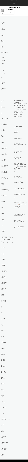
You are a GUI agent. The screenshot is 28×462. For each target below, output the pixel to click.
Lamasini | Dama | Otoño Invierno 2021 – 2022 (19, 187)
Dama (2, 307)
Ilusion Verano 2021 (16, 207)
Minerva (2, 361)
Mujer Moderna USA (3, 372)
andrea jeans (2, 213)
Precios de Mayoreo (3, 407)
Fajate (2, 323)
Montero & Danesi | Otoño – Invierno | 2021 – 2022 (19, 189)
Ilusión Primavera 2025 (16, 102)
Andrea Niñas (2, 218)
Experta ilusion (3, 318)
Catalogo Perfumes (3, 270)
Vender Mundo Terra (3, 438)
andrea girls (2, 207)
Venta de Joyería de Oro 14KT (4, 442)
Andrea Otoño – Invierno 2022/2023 (18, 168)
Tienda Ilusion (2, 431)
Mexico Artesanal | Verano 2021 (17, 206)
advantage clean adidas (4, 131)
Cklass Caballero (3, 294)
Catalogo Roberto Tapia (4, 271)
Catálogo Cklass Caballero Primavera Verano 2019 (7, 236)
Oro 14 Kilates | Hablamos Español (18, 220)
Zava (1, 93)
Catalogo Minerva (3, 265)
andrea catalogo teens (3, 166)
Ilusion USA (2, 335)
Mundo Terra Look (3, 378)
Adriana (2, 53)
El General (2, 35)
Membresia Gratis (3, 359)
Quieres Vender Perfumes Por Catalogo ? (19, 195)
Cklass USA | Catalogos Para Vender (18, 227)
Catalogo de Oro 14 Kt (3, 248)
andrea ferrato (3, 201)
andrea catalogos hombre (4, 171)
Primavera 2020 (3, 413)
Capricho (2, 28)
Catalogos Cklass (3, 276)
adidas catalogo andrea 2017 (4, 124)
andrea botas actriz (3, 148)
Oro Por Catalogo (3, 390)
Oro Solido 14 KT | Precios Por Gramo (18, 138)
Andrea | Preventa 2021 (17, 225)
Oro (1, 77)
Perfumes (2, 78)
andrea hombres (3, 208)
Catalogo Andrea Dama (3, 232)
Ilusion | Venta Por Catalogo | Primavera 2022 (19, 182)
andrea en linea (3, 196)
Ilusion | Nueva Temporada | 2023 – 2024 (18, 139)
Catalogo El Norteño (3, 258)
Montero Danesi (3, 73)
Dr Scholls (2, 313)
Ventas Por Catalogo (3, 88)
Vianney (2, 89)
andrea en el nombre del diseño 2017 (5, 190)
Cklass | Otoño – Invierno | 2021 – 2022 (18, 201)
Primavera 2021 (3, 414)
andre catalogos (3, 137)
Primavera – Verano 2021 (4, 412)
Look (1, 353)
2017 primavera (3, 107)
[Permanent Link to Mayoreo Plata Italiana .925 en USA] (3, 11)
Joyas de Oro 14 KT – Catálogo (17, 127)
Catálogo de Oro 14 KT (16, 133)
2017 (1, 106)
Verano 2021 (2, 454)
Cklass (2, 30)
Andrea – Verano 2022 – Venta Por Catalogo (19, 175)
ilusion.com (2, 336)
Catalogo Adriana (3, 230)
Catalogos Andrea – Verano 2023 (18, 143)
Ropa (1, 420)
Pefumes (2, 400)
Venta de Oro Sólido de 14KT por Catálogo (19, 112)
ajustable (2, 135)
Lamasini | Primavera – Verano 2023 (18, 145)
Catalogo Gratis (3, 260)
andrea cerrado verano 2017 (4, 178)
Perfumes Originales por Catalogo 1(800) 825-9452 (20, 144)
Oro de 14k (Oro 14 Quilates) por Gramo (18, 181)
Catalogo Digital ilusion (3, 252)
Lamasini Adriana (3, 348)
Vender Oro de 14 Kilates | (17, 193)
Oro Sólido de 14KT (3, 394)
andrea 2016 (2, 143)
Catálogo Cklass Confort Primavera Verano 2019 (6, 239)
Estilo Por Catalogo (3, 317)
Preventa (2, 408)
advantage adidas (3, 130)
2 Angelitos (2, 18)
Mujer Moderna (3, 371)
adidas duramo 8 (3, 125)
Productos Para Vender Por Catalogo (5, 419)
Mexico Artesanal (3, 360)
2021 (1, 112)
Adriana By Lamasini (3, 22)
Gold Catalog (2, 329)
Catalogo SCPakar (3, 272)
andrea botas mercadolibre (4, 154)
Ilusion (2, 40)
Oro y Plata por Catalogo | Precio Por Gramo (19, 151)
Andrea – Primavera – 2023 (17, 152)
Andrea (2, 23)
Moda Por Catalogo (3, 366)
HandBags (2, 330)
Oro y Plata (2, 395)
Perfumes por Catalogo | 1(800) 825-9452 (19, 221)
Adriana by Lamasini (3, 129)
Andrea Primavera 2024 (17, 131)
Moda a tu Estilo (3, 365)
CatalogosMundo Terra (3, 288)
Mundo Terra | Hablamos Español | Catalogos (19, 226)
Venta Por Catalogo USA (4, 448)
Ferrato (2, 325)
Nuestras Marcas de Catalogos (4, 52)
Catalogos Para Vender (14, 0)
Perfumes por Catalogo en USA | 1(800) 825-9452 (19, 214)
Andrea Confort (3, 183)
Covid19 (2, 306)
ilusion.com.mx (2, 337)
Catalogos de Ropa (3, 277)
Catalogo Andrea (3, 231)
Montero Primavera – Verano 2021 (18, 215)
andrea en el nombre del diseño (4, 189)
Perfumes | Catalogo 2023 (17, 153)
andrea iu (2, 212)
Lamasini (2, 47)
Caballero (2, 224)
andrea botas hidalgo (3, 153)
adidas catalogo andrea (4, 123)
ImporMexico (2, 41)
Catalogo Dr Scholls (3, 254)
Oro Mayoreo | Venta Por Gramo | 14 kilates (19, 163)
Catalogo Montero (3, 266)
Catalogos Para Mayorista (4, 284)
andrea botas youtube (3, 159)
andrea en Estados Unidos (4, 195)
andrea (2, 141)
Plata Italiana (2, 406)
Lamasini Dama (3, 349)
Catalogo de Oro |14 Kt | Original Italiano (18, 177)
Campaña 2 (2, 225)
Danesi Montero (3, 60)
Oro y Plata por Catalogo (4, 396)
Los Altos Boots (3, 355)
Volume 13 (2, 455)
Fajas (1, 319)
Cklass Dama (2, 295)
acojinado (2, 119)
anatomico (2, 136)
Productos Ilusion (3, 418)
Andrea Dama (2, 184)
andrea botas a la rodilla (4, 147)
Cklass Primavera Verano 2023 (17, 157)
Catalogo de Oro (3, 29)
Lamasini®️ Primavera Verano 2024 (18, 126)
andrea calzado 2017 (3, 161)
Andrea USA (2, 220)
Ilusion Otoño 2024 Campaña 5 (17, 117)
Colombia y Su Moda (3, 300)
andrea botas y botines (3, 155)
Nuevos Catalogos (3, 383)
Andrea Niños (2, 219)
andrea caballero (3, 160)
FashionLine (2, 324)
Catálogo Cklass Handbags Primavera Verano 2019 (7, 242)
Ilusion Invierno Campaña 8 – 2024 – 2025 (19, 111)
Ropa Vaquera (2, 424)
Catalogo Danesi (3, 246)
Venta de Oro (2, 443)
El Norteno (2, 36)
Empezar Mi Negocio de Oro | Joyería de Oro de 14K (20, 194)
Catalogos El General (3, 278)
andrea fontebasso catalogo (4, 206)
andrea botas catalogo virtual (4, 149)
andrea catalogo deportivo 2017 (4, 165)
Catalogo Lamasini (3, 264)
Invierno (2, 341)
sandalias (2, 425)
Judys (2, 46)
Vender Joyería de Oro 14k (17, 132)
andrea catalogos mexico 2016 (4, 172)
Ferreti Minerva (3, 66)
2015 (1, 101)
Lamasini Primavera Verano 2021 (18, 219)
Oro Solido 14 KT (16, 137)
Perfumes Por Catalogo (4, 402)
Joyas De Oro (2, 343)
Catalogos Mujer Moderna (4, 282)
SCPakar (3, 76)
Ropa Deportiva (3, 82)
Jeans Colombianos (3, 342)
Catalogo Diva (2, 253)
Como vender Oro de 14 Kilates (4, 301)
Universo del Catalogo (3, 436)
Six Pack (2, 430)
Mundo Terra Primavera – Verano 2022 (18, 183)
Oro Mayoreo (2, 389)
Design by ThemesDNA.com (14, 461)
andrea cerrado (3, 177)
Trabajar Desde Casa (3, 432)
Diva (1, 34)
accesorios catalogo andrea (4, 118)
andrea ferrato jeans (3, 202)
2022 (1, 113)
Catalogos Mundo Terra (3, 283)
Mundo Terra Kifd (3, 377)
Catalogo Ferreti (3, 259)
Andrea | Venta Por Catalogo (4, 24)
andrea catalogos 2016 (3, 167)
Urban (2, 437)
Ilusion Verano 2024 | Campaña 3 (18, 125)
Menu (14, 3)
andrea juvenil (2, 214)
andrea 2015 (2, 142)
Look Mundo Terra (3, 354)
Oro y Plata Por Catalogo (17, 176)
